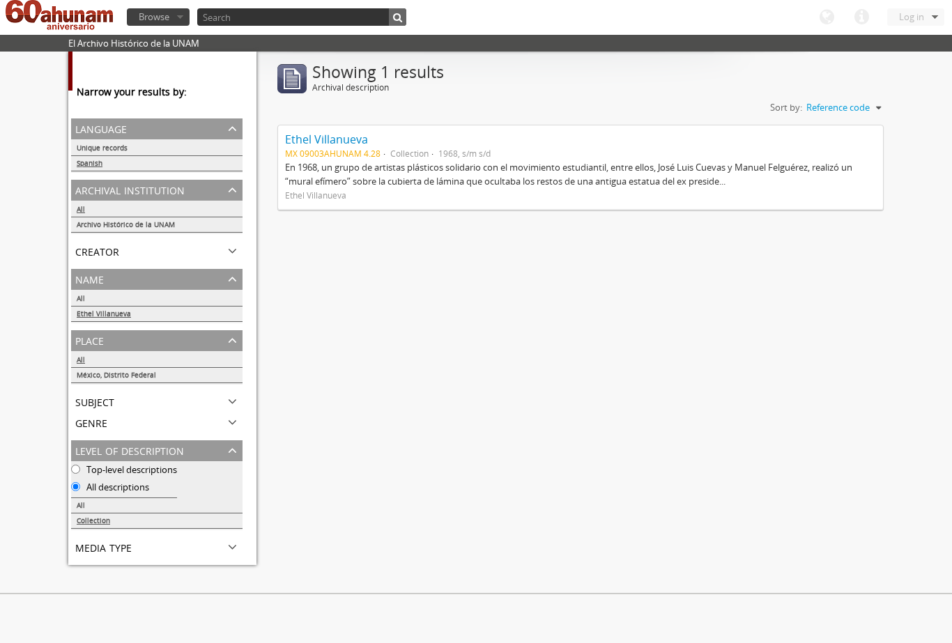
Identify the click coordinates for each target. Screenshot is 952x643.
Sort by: (786, 107)
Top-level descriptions (130, 469)
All (81, 209)
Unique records (102, 148)
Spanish (89, 163)
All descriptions (116, 487)
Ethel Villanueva (104, 313)
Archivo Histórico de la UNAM (126, 224)
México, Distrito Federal (116, 375)
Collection (93, 520)
